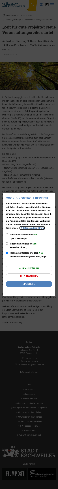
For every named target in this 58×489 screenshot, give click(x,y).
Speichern (29, 284)
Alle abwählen (29, 276)
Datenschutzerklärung (33, 228)
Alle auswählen (29, 268)
